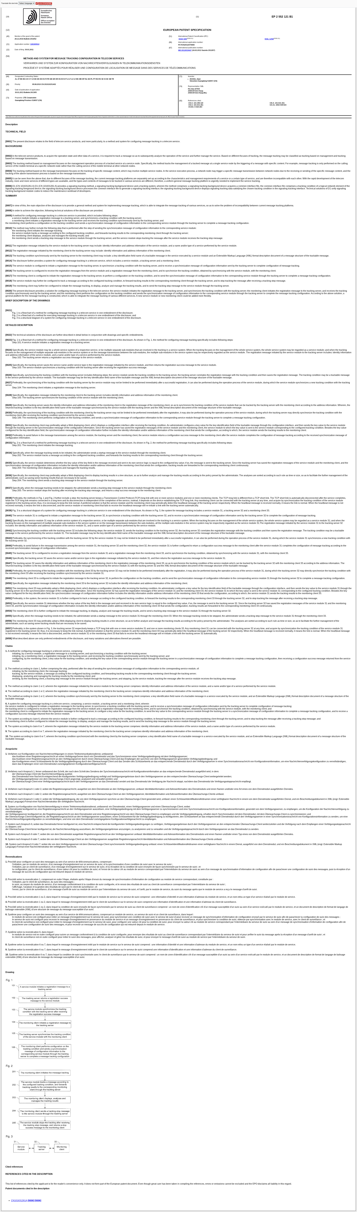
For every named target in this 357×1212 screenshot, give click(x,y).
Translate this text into (9, 3)
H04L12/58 (269, 39)
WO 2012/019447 (185, 50)
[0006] (31, 1200)
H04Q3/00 (183, 39)
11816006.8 (34, 44)
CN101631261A (19, 1200)
